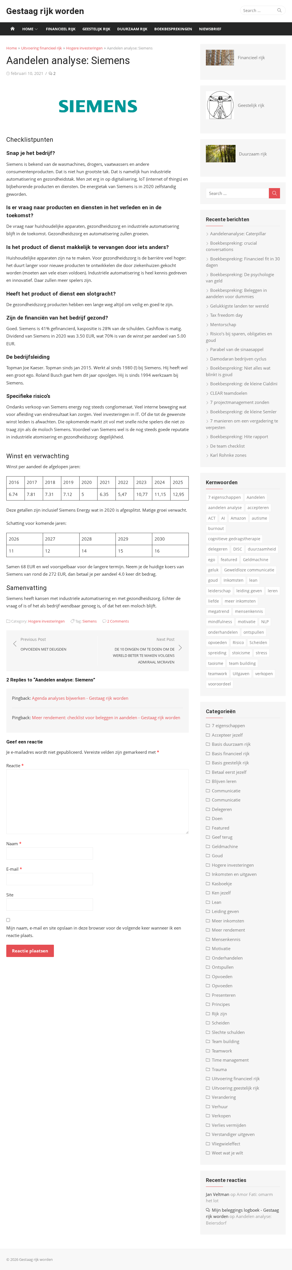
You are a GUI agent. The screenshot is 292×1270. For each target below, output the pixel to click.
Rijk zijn (219, 1013)
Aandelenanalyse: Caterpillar (238, 233)
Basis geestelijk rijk (230, 762)
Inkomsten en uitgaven (234, 874)
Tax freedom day (226, 315)
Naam (13, 843)
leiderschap (219, 590)
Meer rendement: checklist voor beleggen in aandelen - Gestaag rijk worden (106, 717)
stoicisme (241, 652)
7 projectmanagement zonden (239, 402)
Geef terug (222, 837)
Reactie (15, 765)
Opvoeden (222, 976)
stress (261, 652)
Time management (230, 1060)
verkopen (264, 673)
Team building (225, 1041)
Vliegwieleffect (226, 1144)
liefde (213, 601)
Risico (238, 642)
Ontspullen (223, 967)
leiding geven (249, 590)
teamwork (217, 673)
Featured (220, 828)
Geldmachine (255, 559)
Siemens (89, 621)
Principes (221, 1004)
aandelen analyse (225, 507)
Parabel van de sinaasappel (236, 349)
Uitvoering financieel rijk (41, 48)
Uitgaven (241, 673)
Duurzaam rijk (132, 28)
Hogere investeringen (84, 48)
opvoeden (217, 642)
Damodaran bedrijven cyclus (238, 359)
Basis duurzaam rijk (231, 744)
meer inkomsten (240, 601)
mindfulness (220, 621)
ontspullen (254, 632)
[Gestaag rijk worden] (12, 28)
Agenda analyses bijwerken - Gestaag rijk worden (80, 698)
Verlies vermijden (229, 1125)
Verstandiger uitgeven (233, 1134)
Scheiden (258, 642)
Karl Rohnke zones (228, 455)
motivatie (247, 621)
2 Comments (118, 621)
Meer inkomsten (228, 921)
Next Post (144, 651)
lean (253, 580)
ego (211, 559)
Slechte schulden (228, 1032)
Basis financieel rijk (231, 753)
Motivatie (221, 948)
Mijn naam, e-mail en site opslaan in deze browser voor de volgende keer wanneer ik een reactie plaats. (93, 931)
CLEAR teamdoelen (228, 393)
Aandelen (256, 497)
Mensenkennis (226, 939)
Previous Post (43, 644)
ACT (212, 518)
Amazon (238, 518)
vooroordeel (219, 684)
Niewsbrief (210, 28)
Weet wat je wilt (227, 1153)
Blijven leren (224, 781)
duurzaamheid (262, 549)
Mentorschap (223, 324)
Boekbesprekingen (173, 28)
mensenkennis (249, 611)
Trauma (219, 1069)
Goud (217, 855)
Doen (217, 818)
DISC (237, 549)
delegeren (218, 549)
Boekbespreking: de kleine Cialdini (243, 383)
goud (213, 580)
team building (242, 663)
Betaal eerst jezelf (229, 772)
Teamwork (222, 1051)
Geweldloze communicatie (249, 570)
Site (9, 895)
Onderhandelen (227, 958)
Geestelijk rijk (96, 28)
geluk (213, 570)
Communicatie (226, 790)
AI (223, 518)
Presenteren (224, 995)
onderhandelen (223, 632)
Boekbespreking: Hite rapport (239, 436)
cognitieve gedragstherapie (234, 538)
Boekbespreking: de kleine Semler (243, 411)
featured (229, 559)
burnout (216, 528)
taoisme (215, 663)
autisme (259, 518)
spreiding (217, 652)
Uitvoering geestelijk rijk (235, 1088)
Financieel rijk (61, 28)
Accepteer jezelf (227, 735)
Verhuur (220, 1106)
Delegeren (222, 809)
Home (27, 28)
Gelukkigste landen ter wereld (239, 306)
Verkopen (221, 1116)
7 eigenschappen (224, 497)
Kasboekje (222, 883)
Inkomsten (234, 580)
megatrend (218, 611)
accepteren (258, 507)
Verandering (224, 1097)
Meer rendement (228, 930)
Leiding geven (225, 911)
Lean (216, 902)
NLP (265, 621)
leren (273, 590)
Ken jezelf (221, 893)
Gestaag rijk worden (45, 11)
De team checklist (227, 446)
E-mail (14, 869)
